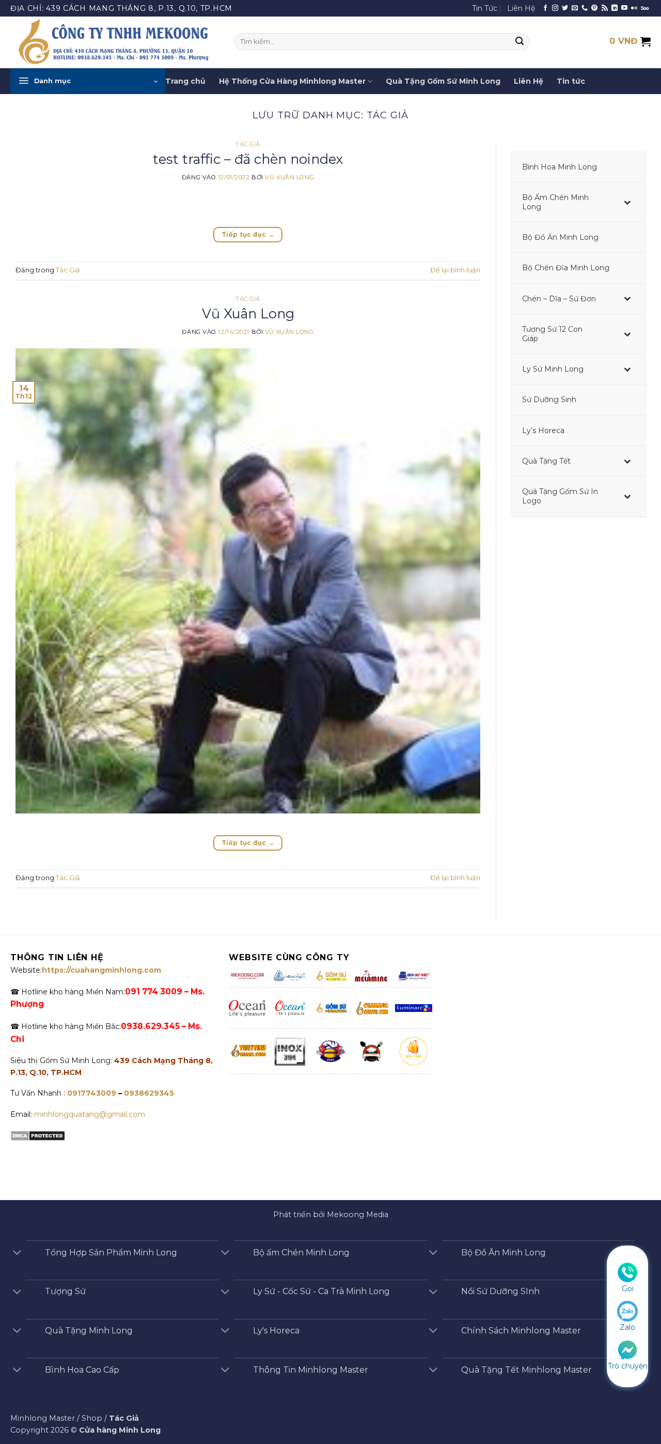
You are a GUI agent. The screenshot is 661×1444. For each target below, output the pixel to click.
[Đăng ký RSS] (605, 8)
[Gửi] (520, 42)
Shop (92, 1418)
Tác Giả (247, 144)
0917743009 (90, 1093)
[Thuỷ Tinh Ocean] (289, 1008)
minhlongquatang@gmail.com (89, 1114)
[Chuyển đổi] (17, 1253)
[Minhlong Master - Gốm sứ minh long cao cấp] (114, 42)
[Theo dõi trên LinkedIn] (614, 8)
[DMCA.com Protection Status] (37, 1135)
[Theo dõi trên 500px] (645, 8)
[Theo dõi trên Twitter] (565, 8)
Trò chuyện (628, 1366)
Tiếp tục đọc (248, 234)
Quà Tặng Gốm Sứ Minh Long (443, 81)
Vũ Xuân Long (289, 177)
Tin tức (571, 81)
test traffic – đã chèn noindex (248, 159)
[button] (87, 81)
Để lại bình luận (455, 270)
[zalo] (627, 1310)
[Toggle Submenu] (627, 202)
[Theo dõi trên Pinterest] (594, 8)
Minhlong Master (42, 1418)
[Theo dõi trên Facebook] (545, 8)
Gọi (628, 1288)
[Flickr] (634, 8)
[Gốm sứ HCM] (330, 1008)
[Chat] (627, 1349)
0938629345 (149, 1093)
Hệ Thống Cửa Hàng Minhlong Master (292, 81)
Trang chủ (185, 81)
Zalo (627, 1327)
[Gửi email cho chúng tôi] (575, 8)
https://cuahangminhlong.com (101, 970)
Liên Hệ (521, 8)
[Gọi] (627, 1272)
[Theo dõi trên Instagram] (555, 8)
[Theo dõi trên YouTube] (624, 8)
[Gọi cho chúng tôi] (584, 8)
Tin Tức (484, 8)
